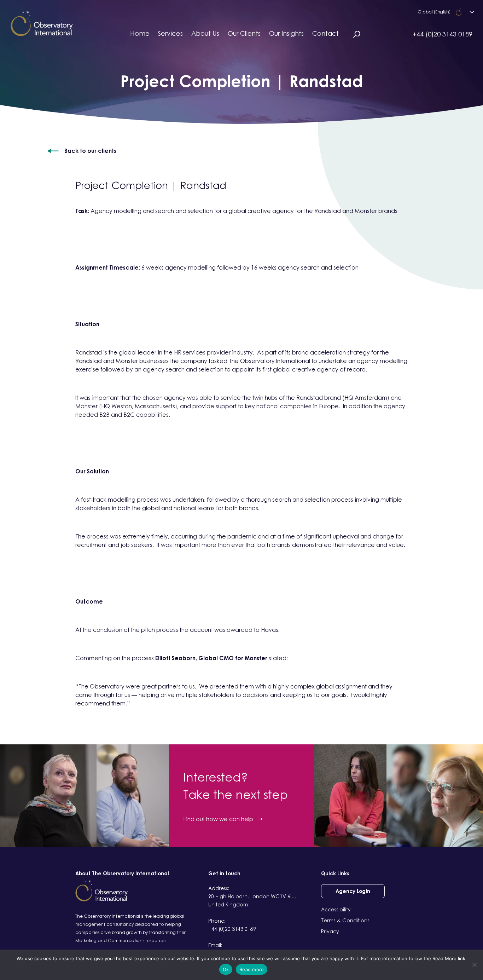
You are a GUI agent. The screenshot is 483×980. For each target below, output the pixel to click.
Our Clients (244, 33)
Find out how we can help (218, 819)
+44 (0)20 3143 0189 (442, 34)
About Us (205, 33)
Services (170, 33)
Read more (251, 969)
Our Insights (286, 33)
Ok (226, 969)
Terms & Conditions (345, 920)
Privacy (330, 931)
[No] (474, 964)
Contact (325, 33)
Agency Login (353, 891)
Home (140, 33)
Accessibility (336, 909)
